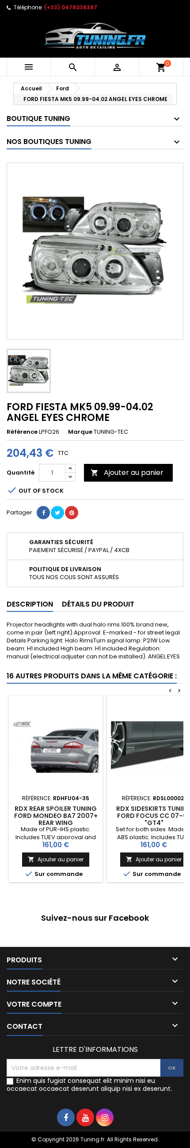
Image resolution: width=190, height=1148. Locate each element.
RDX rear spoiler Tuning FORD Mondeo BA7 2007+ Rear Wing (56, 815)
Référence (22, 432)
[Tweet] (57, 512)
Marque (80, 432)
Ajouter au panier (127, 472)
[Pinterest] (71, 512)
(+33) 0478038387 (70, 7)
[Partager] (43, 512)
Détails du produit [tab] (98, 604)
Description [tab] (30, 604)
